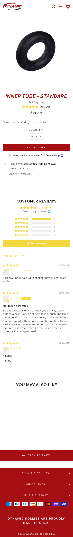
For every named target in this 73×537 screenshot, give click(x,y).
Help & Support (35, 495)
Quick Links (35, 484)
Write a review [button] (36, 243)
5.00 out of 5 (45, 207)
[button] (30, 106)
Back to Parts (39, 455)
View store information (20, 174)
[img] (11, 265)
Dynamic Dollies (35, 473)
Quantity (36, 130)
